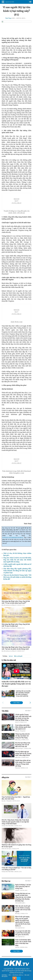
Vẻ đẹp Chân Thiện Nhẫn (7, 825)
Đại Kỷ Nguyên (10, 970)
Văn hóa (17, 947)
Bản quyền (4, 976)
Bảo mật (27, 975)
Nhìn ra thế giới (18, 656)
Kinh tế (16, 722)
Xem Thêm (16, 702)
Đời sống (17, 913)
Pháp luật (17, 768)
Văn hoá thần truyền (20, 902)
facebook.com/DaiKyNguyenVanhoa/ (12, 537)
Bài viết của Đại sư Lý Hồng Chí (9, 605)
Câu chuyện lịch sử (19, 927)
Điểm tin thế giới (19, 748)
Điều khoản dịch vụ (18, 975)
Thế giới (17, 890)
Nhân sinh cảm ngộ (6, 848)
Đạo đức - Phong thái (20, 731)
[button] (30, 702)
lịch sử (11, 656)
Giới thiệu (4, 975)
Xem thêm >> (28, 710)
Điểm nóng (17, 739)
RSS (10, 975)
